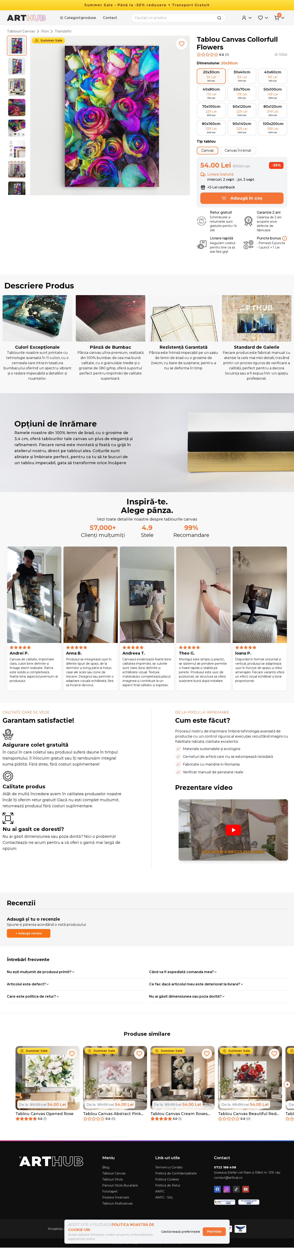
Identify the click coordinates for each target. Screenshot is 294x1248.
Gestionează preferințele (180, 1232)
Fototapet (110, 1191)
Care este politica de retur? (31, 996)
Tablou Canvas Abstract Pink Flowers (112, 1113)
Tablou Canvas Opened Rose (44, 1113)
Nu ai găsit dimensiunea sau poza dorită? (185, 996)
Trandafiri (63, 31)
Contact (110, 18)
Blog (105, 1167)
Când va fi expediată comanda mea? (181, 972)
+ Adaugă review (28, 933)
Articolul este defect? (26, 984)
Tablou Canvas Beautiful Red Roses (247, 1113)
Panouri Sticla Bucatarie (120, 1185)
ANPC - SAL (164, 1197)
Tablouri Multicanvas (117, 1203)
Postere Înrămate (115, 1197)
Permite (214, 1232)
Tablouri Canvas (21, 31)
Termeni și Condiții (169, 1167)
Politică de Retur (167, 1185)
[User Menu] (247, 18)
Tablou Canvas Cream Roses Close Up (178, 1113)
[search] (220, 17)
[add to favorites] (181, 43)
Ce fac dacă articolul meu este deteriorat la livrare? (194, 984)
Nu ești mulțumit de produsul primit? (39, 972)
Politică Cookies (167, 1179)
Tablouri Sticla (112, 1179)
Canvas (207, 150)
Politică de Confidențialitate (176, 1173)
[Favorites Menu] (263, 18)
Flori (45, 31)
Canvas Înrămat (238, 150)
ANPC (159, 1191)
